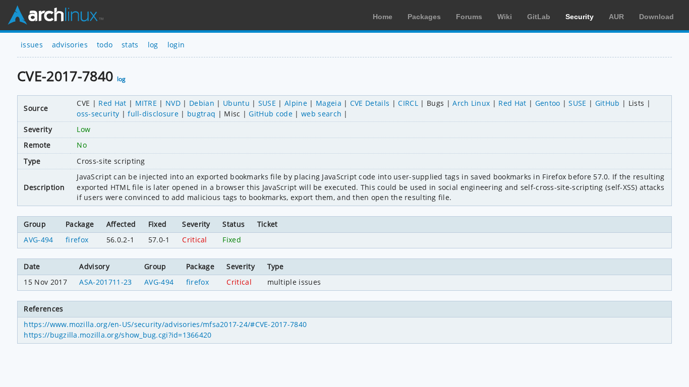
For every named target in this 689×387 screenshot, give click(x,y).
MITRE (146, 103)
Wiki (504, 17)
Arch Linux (55, 15)
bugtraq (201, 113)
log (153, 44)
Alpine (295, 103)
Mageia (328, 103)
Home (382, 17)
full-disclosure (153, 113)
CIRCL (408, 103)
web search (321, 113)
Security (579, 17)
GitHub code (271, 113)
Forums (469, 17)
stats (130, 44)
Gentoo (547, 103)
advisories (70, 44)
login (176, 44)
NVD (173, 103)
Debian (201, 103)
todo (104, 44)
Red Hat (112, 103)
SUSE (267, 103)
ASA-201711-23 (105, 282)
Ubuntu (236, 103)
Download (656, 17)
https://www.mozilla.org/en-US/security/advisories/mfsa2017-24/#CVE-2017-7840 (165, 324)
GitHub (607, 103)
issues (32, 44)
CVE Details (370, 103)
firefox (77, 239)
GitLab (538, 17)
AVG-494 (38, 239)
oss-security (98, 113)
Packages (424, 17)
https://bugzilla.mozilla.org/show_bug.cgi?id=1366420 (117, 335)
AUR (616, 17)
